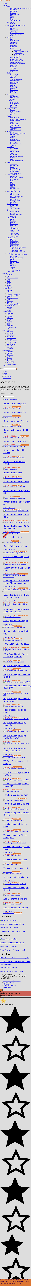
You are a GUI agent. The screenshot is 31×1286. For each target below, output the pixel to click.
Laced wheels (14, 262)
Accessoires (14, 148)
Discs (12, 16)
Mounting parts (14, 211)
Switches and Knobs (16, 160)
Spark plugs (17, 56)
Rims (12, 264)
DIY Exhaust (14, 96)
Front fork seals (15, 140)
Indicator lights (14, 57)
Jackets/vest (10, 296)
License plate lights (16, 59)
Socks (9, 284)
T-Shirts (9, 287)
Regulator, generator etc (17, 63)
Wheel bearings (15, 270)
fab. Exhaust (10, 335)
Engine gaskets (15, 80)
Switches (13, 67)
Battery (12, 39)
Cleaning (9, 316)
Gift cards (10, 352)
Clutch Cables (14, 194)
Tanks (12, 231)
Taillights (13, 68)
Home (5, 3)
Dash (12, 219)
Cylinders (13, 13)
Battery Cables (14, 40)
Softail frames (14, 125)
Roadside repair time (13, 304)
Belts (11, 26)
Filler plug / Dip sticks (16, 177)
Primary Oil (13, 202)
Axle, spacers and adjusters (18, 254)
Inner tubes (13, 142)
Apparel (5, 273)
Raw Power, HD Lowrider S (12, 950)
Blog (4, 365)
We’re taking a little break (11, 971)
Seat (8, 210)
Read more (15, 541)
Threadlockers (11, 327)
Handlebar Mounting (16, 156)
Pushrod (13, 91)
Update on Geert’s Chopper (12, 931)
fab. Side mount (11, 342)
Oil (11, 182)
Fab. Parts (6, 330)
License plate (14, 124)
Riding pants (11, 305)
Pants (8, 279)
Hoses (12, 19)
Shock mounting (15, 208)
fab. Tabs (9, 345)
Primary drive (14, 199)
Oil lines (12, 185)
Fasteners (10, 348)
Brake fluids (14, 10)
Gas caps (13, 222)
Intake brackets (15, 168)
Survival (9, 307)
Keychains (10, 355)
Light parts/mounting (16, 60)
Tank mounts (14, 236)
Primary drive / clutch (13, 191)
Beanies (9, 274)
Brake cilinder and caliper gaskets (20, 8)
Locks (9, 299)
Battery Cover (14, 117)
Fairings (12, 23)
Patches (9, 358)
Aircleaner (13, 164)
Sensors (12, 190)
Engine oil (13, 83)
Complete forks (15, 134)
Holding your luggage (13, 295)
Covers (12, 136)
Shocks (12, 207)
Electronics (13, 45)
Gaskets (9, 321)
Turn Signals (14, 70)
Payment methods (8, 982)
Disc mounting (14, 14)
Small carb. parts (15, 173)
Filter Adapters (14, 179)
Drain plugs (13, 176)
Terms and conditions (9, 985)
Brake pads (13, 11)
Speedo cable (14, 228)
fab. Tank (9, 347)
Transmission (11, 238)
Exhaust (9, 94)
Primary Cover (14, 197)
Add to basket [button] (16, 407)
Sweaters (10, 285)
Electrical (10, 37)
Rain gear (10, 302)
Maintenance (7, 311)
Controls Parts (14, 151)
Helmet (9, 293)
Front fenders (14, 102)
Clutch (12, 193)
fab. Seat (9, 339)
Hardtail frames (15, 120)
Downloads (10, 313)
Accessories (14, 256)
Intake (9, 162)
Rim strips (13, 265)
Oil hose (12, 184)
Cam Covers (14, 74)
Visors (9, 310)
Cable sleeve (14, 42)
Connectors (13, 43)
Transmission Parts (16, 250)
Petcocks (13, 225)
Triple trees (13, 145)
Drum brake (13, 17)
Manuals (9, 322)
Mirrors (12, 157)
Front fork (10, 131)
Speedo (12, 227)
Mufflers (12, 99)
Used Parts (10, 271)
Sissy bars (13, 107)
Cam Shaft (13, 76)
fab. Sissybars (11, 344)
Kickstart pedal (14, 244)
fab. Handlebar (11, 338)
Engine (9, 73)
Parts (5, 5)
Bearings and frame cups (18, 133)
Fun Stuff (9, 359)
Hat (8, 276)
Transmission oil (15, 248)
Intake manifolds (15, 170)
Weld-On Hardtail (15, 130)
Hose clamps (14, 224)
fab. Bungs (10, 331)
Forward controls (15, 111)
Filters (12, 181)
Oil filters (9, 324)
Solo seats (13, 216)
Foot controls (11, 108)
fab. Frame (10, 336)
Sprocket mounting (16, 34)
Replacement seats (16, 214)
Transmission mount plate (18, 247)
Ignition (12, 48)
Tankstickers (10, 361)
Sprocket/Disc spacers (17, 33)
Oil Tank (12, 187)
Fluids (9, 319)
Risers (12, 159)
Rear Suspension (12, 204)
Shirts (8, 281)
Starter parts (14, 65)
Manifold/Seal (14, 171)
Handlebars (10, 147)
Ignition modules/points (21, 51)
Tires (11, 268)
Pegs (12, 114)
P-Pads (12, 213)
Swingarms (13, 128)
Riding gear (7, 288)
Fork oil (12, 137)
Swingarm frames (15, 127)
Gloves (9, 291)
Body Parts (10, 22)
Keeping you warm (12, 298)
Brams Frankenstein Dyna (12, 924)
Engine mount (14, 82)
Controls (13, 150)
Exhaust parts (14, 97)
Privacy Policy (7, 987)
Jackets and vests (12, 278)
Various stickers (12, 364)
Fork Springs (14, 139)
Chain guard (14, 30)
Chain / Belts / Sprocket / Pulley (16, 25)
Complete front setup (16, 258)
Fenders (9, 100)
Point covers (14, 90)
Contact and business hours (11, 981)
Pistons (12, 88)
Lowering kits (14, 205)
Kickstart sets (14, 245)
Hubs (12, 259)
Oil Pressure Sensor (16, 62)
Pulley (12, 36)
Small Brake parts (15, 20)
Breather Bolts (14, 165)
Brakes (9, 6)
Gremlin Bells (11, 353)
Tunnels (9, 308)
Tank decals (14, 233)
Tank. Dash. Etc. (12, 217)
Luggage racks (14, 103)
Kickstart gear (14, 242)
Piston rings (14, 87)
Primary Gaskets (15, 201)
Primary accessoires (16, 196)
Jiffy (11, 122)
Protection (10, 301)
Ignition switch (18, 53)
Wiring (12, 71)
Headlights (13, 46)
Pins (8, 356)
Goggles (9, 290)
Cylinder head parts (16, 79)
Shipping (6, 984)
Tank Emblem (14, 234)
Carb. (12, 167)
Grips (12, 153)
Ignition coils (17, 50)
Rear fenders (14, 105)
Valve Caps (10, 362)
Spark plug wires (19, 54)
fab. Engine (10, 333)
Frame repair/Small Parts (18, 119)
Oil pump (13, 85)
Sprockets (13, 31)
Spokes (12, 267)
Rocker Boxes (14, 93)
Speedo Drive (14, 230)
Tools (8, 328)
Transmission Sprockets (17, 251)
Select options (24, 436)
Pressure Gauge (15, 188)
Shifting (12, 113)
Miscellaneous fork (16, 144)
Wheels (9, 253)
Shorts (9, 282)
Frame (9, 116)
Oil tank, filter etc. (12, 174)
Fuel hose (13, 221)
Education (10, 318)
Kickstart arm (14, 241)
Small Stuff (6, 350)
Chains (12, 28)
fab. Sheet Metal (12, 341)
